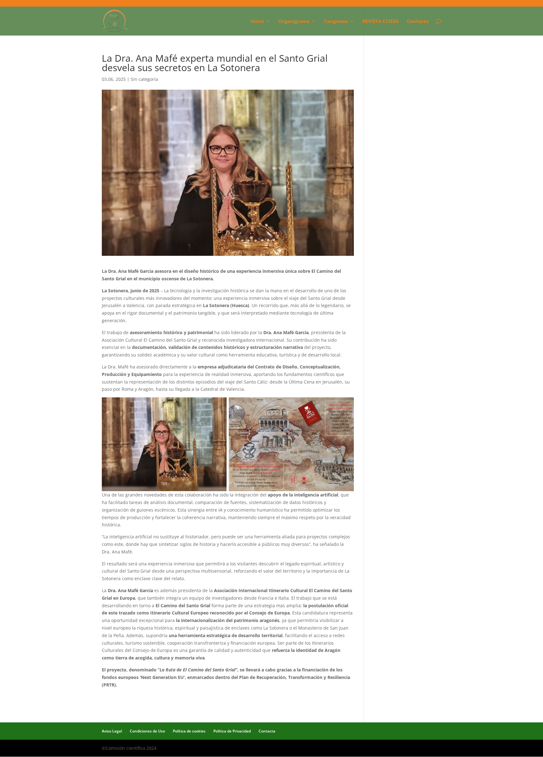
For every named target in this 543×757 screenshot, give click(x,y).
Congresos (336, 21)
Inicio (257, 21)
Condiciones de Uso (147, 731)
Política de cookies (189, 731)
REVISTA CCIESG (380, 21)
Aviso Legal (112, 731)
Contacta (267, 731)
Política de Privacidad (232, 731)
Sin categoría (144, 79)
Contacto (418, 21)
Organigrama (294, 21)
